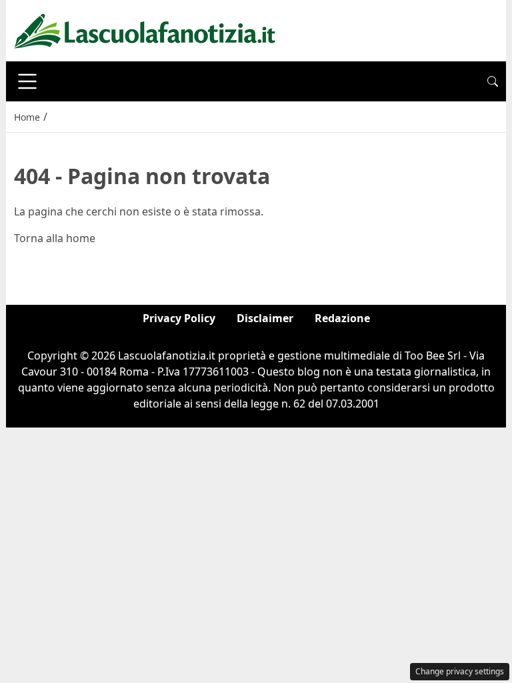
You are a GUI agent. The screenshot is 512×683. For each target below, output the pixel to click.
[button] (492, 81)
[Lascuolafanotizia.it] (145, 29)
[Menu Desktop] (27, 81)
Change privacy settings (459, 671)
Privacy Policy (179, 318)
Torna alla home (54, 238)
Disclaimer (265, 318)
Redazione (342, 318)
